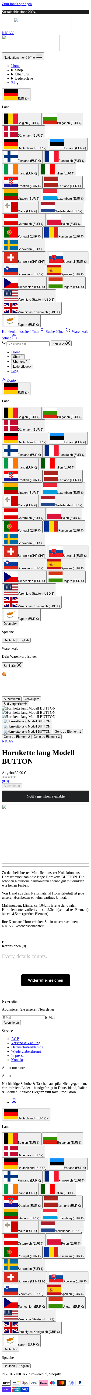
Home (15, 66)
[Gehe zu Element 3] (27, 731)
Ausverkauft (12, 786)
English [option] (24, 640)
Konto (11, 380)
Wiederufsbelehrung (26, 1051)
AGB (15, 1039)
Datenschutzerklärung (27, 1047)
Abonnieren (11, 1022)
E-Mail (50, 1017)
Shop (19, 70)
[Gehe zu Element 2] (27, 726)
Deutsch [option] (9, 640)
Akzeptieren (12, 699)
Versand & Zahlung (25, 1043)
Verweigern (31, 699)
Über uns (22, 74)
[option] (21, 119)
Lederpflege (24, 78)
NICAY (8, 741)
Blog (14, 83)
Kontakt (17, 1060)
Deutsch (9, 623)
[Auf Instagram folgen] (14, 1102)
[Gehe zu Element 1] (27, 721)
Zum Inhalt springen (17, 4)
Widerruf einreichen (45, 980)
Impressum (19, 1056)
